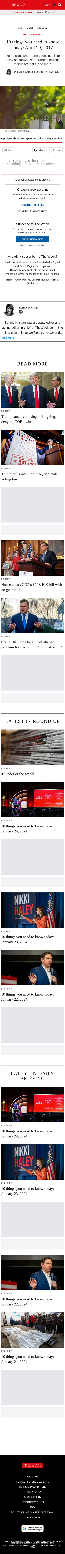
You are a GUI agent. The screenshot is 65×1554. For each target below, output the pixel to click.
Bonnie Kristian (25, 71)
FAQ (32, 1507)
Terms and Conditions (32, 1487)
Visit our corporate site (43, 1543)
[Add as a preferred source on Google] (32, 1528)
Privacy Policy (32, 1492)
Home (19, 28)
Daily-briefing (32, 35)
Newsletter (57, 150)
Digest (30, 28)
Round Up (42, 28)
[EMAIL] (21, 312)
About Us (32, 1476)
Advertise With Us (32, 1502)
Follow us (41, 150)
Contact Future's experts (32, 1481)
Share (10, 150)
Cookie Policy (32, 1497)
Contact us (32, 283)
